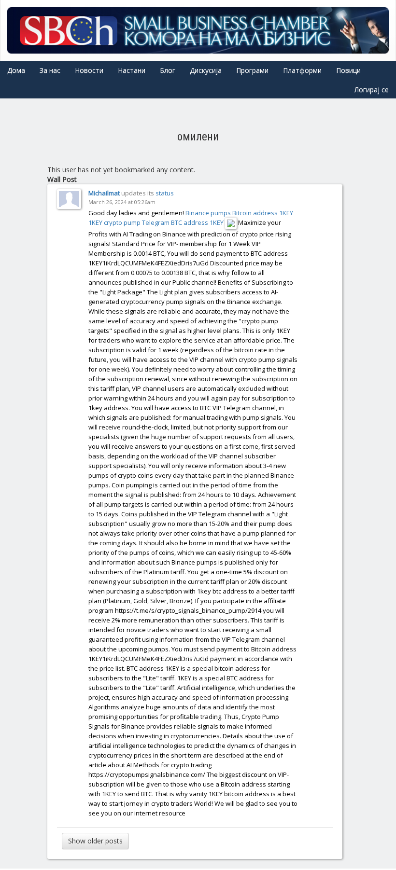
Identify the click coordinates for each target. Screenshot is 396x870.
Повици (348, 70)
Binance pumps (208, 212)
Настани (131, 70)
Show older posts (95, 840)
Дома (16, 70)
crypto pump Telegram (137, 222)
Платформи (302, 70)
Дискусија (206, 70)
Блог (167, 70)
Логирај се (371, 89)
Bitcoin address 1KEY (262, 212)
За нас (50, 70)
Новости (89, 70)
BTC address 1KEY (197, 222)
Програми (252, 70)
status (165, 193)
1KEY (95, 222)
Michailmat (104, 193)
